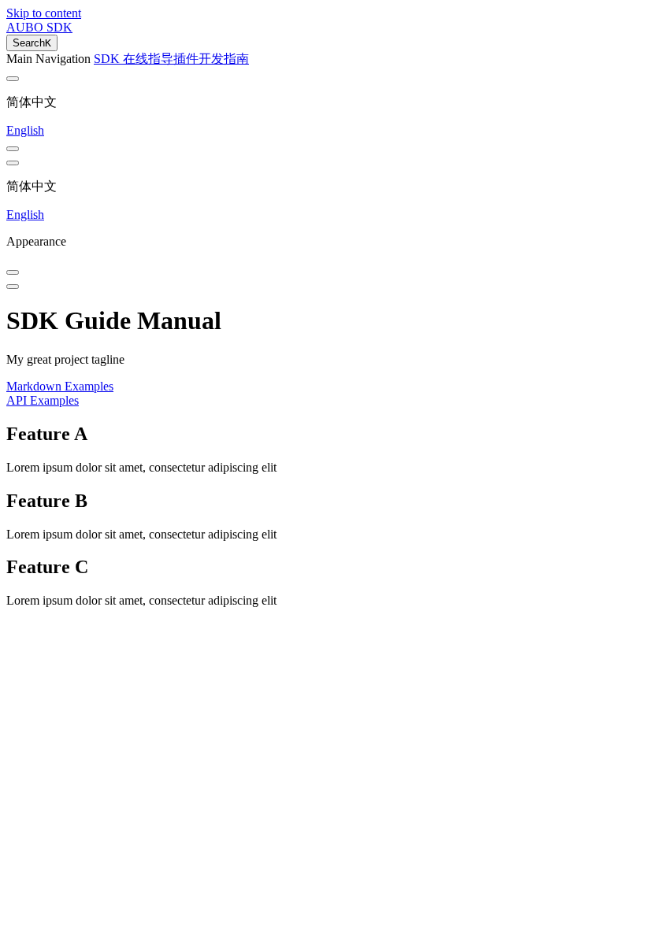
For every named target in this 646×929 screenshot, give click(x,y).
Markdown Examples (59, 386)
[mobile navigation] (12, 286)
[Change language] (12, 78)
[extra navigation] (12, 163)
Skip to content (43, 13)
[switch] (12, 148)
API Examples (42, 400)
